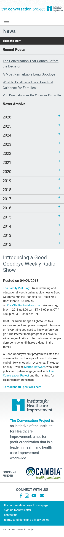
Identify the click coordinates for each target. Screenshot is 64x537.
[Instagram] (27, 496)
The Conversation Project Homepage (26, 505)
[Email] (42, 496)
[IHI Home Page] (55, 9)
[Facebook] (21, 496)
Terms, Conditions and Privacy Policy (26, 519)
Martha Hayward (34, 367)
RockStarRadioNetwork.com (24, 305)
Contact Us (10, 515)
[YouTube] (34, 496)
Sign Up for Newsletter (17, 510)
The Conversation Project (23, 9)
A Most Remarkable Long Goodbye (29, 74)
